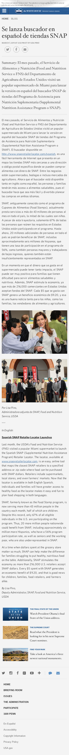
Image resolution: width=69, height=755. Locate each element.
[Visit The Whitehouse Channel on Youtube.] (32, 673)
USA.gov (8, 748)
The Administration (16, 702)
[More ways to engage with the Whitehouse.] (39, 673)
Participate (11, 708)
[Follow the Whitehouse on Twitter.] (3, 673)
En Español (9, 723)
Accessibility (10, 729)
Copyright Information (14, 736)
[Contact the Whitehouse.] (48, 673)
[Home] (37, 13)
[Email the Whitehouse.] (58, 673)
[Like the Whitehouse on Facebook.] (18, 673)
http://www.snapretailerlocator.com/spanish (29, 153)
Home (5, 18)
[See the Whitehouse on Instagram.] (10, 673)
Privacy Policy (11, 742)
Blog (14, 18)
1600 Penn (10, 714)
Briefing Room (13, 690)
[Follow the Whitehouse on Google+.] (24, 673)
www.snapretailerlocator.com (19, 461)
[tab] (4, 10)
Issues (8, 696)
